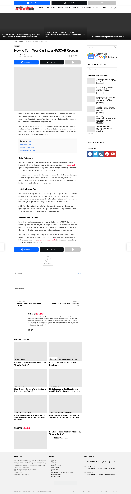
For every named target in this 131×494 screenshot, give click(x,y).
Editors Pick (59, 412)
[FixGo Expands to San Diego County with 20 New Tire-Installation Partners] (65, 378)
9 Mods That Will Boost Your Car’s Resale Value (63, 364)
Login (79, 273)
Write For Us (108, 491)
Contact (115, 491)
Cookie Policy (55, 469)
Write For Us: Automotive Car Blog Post (62, 472)
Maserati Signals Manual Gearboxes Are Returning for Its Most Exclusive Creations (105, 118)
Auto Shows (86, 8)
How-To (68, 8)
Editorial (90, 491)
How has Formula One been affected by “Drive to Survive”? (30, 364)
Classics (96, 8)
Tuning (104, 8)
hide (30, 141)
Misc (51, 359)
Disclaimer (54, 471)
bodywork (71, 165)
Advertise (54, 462)
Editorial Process (56, 474)
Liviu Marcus (90, 460)
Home (47, 8)
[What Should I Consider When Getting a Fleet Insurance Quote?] (30, 378)
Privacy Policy (55, 467)
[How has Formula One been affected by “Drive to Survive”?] (30, 351)
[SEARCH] (114, 7)
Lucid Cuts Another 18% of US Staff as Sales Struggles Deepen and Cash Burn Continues (29, 417)
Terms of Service (56, 465)
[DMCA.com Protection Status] (65, 485)
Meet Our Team (55, 476)
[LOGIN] (116, 7)
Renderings (68, 412)
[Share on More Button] (73, 62)
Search (115, 47)
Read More (100, 83)
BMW (51, 412)
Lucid (17, 412)
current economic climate (46, 240)
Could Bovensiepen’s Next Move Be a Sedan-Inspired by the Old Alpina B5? (64, 416)
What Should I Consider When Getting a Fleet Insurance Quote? (30, 390)
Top (40, 7)
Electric (60, 8)
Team (84, 491)
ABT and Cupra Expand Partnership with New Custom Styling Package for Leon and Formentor (105, 129)
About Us (53, 460)
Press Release (54, 386)
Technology (66, 359)
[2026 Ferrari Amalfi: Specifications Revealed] (109, 26)
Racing (17, 359)
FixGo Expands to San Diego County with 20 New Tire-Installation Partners (64, 390)
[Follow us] (111, 7)
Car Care (76, 8)
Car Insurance (19, 386)
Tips (102, 491)
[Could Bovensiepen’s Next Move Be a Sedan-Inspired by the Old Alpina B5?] (65, 404)
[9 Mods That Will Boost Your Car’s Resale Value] (65, 351)
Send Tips (54, 464)
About (79, 491)
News (53, 8)
